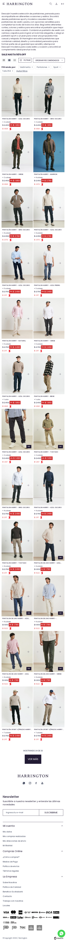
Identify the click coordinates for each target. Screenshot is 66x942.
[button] (51, 4)
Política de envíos (11, 866)
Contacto (7, 896)
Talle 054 (6, 71)
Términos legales (11, 871)
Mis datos (7, 831)
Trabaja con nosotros (13, 901)
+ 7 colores (6, 733)
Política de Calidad (12, 887)
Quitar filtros (21, 71)
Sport (55, 67)
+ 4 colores (38, 177)
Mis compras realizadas (14, 836)
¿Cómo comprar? (11, 857)
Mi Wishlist (7, 845)
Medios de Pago (10, 861)
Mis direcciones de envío (14, 841)
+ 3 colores (6, 288)
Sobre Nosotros (10, 882)
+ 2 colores (6, 122)
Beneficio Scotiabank (13, 891)
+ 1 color (5, 399)
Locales (6, 905)
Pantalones (42, 67)
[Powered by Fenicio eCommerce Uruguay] (58, 938)
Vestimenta (25, 67)
